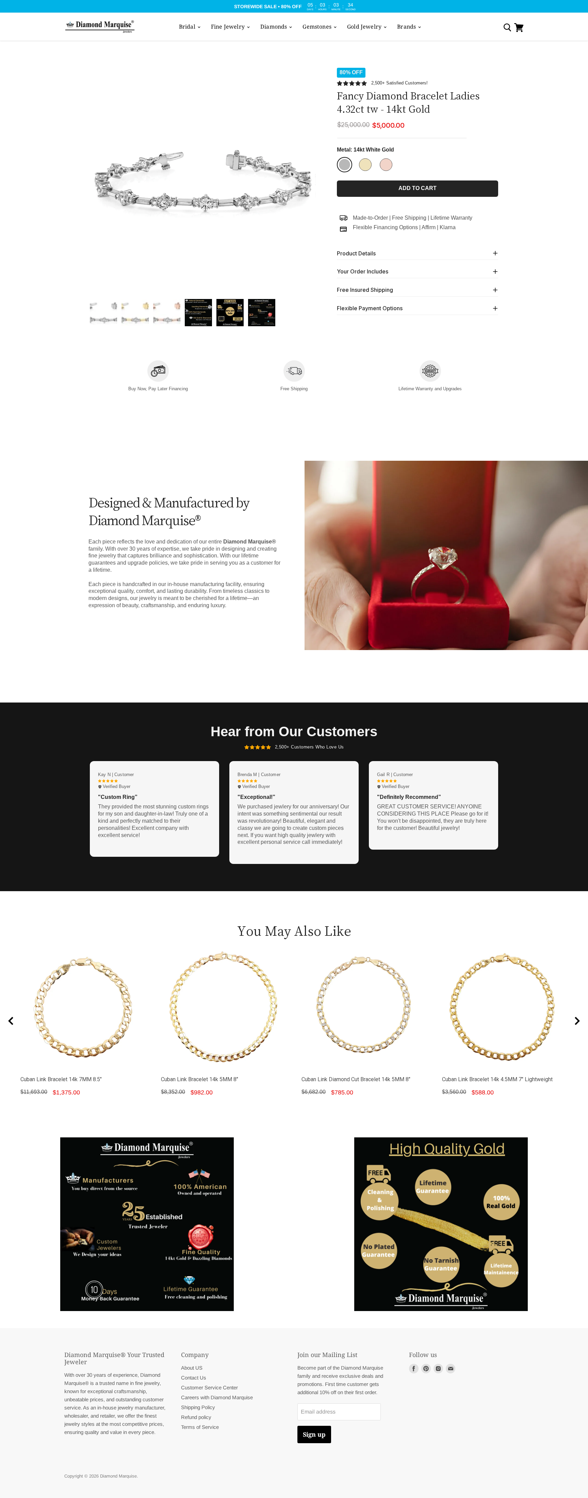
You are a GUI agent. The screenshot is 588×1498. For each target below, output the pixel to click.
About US (191, 1368)
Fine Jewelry (228, 26)
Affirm (429, 227)
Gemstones (318, 26)
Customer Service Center (209, 1387)
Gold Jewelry (365, 26)
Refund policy (196, 1417)
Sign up (314, 1434)
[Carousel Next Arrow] (577, 1021)
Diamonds (274, 26)
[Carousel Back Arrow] (11, 1021)
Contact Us (193, 1378)
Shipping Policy (198, 1407)
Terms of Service (200, 1427)
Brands (407, 26)
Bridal (188, 26)
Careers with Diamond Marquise (217, 1397)
